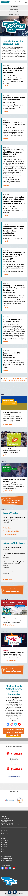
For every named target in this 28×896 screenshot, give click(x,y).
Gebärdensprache (14, 12)
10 (17, 378)
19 (9, 381)
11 (19, 378)
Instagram (12, 724)
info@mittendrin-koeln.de (12, 825)
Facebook (8, 724)
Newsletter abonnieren (14, 729)
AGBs (21, 893)
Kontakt (17, 2)
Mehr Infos (8, 579)
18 (7, 381)
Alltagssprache (14, 6)
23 (16, 381)
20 (11, 381)
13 (22, 378)
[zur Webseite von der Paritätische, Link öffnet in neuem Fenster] (9, 800)
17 (5, 381)
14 (24, 378)
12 (20, 378)
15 (26, 378)
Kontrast (14, 14)
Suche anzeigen (22, 2)
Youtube (20, 724)
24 (18, 381)
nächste (22, 381)
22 (14, 381)
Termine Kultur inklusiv (12, 531)
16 (4, 381)
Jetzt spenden (14, 735)
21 (13, 381)
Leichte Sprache (14, 9)
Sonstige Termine (11, 534)
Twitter (16, 724)
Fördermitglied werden (14, 732)
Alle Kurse (8, 528)
